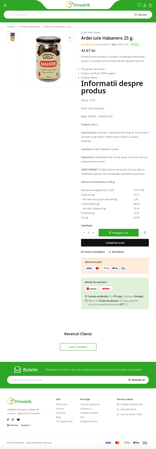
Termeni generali (89, 404)
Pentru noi (61, 404)
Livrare (60, 408)
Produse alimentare (29, 26)
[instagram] (13, 419)
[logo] (78, 4)
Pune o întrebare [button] (78, 346)
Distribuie (118, 252)
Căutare (142, 14)
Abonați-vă (138, 380)
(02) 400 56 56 (128, 409)
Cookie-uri (86, 408)
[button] (5, 5)
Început (11, 26)
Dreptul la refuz (89, 421)
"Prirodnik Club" (64, 421)
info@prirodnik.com (131, 404)
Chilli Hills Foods (90, 32)
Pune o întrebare (95, 252)
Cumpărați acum (115, 242)
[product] (70, 38)
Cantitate (86, 225)
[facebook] (8, 419)
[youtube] (18, 419)
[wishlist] (139, 5)
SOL (82, 417)
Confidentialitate (89, 412)
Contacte (61, 412)
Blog (58, 417)
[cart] (150, 5)
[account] (145, 5)
